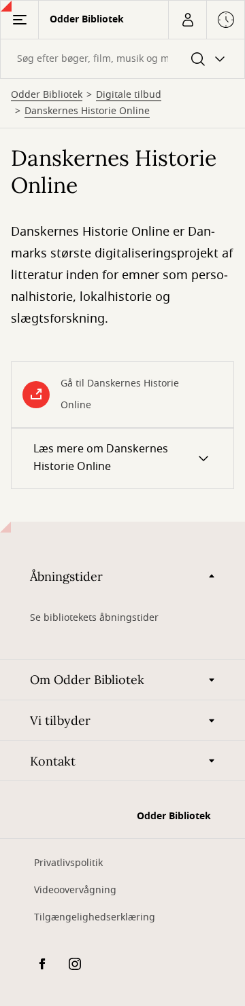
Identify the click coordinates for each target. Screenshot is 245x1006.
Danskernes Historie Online (87, 111)
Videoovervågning (75, 890)
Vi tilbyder (60, 720)
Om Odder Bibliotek (87, 679)
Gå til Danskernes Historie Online (120, 394)
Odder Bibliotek (46, 95)
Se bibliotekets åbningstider (94, 618)
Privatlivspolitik (68, 863)
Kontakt (53, 761)
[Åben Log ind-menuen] (187, 20)
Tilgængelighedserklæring (94, 917)
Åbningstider (66, 576)
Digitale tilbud (128, 95)
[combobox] (122, 58)
